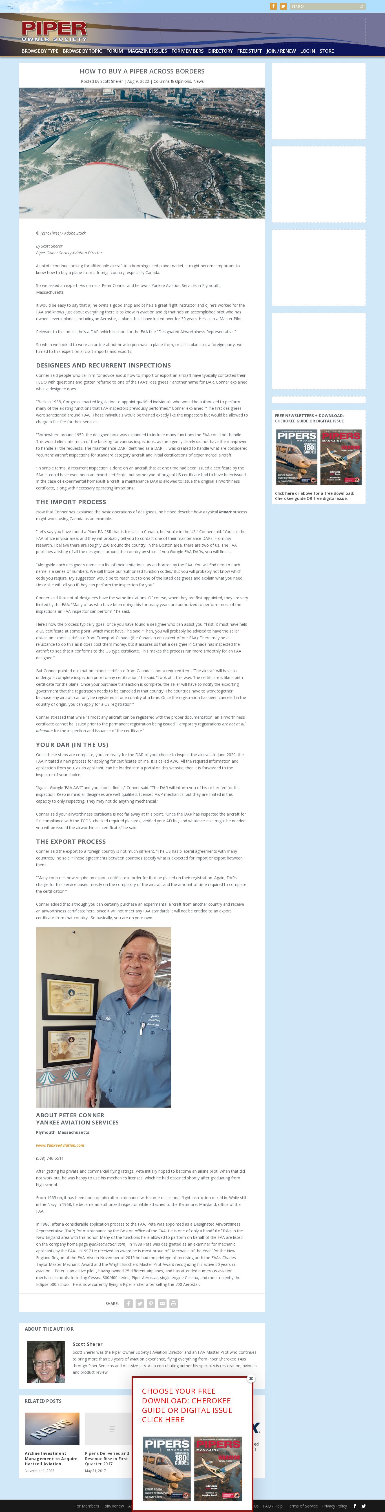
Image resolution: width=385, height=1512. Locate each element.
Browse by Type (39, 51)
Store (327, 51)
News (198, 81)
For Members (187, 51)
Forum (114, 51)
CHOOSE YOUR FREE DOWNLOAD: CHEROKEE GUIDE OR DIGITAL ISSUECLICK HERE (187, 1405)
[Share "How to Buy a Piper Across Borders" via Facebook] (128, 1303)
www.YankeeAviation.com (60, 1145)
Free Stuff (249, 51)
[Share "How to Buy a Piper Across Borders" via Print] (173, 1303)
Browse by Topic (82, 51)
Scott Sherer (111, 81)
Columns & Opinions (172, 81)
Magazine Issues (147, 51)
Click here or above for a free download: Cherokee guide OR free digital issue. (314, 496)
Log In (307, 51)
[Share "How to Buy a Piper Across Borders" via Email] (162, 1303)
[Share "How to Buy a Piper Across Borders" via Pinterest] (151, 1303)
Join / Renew (281, 51)
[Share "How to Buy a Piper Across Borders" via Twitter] (139, 1303)
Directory (220, 51)
